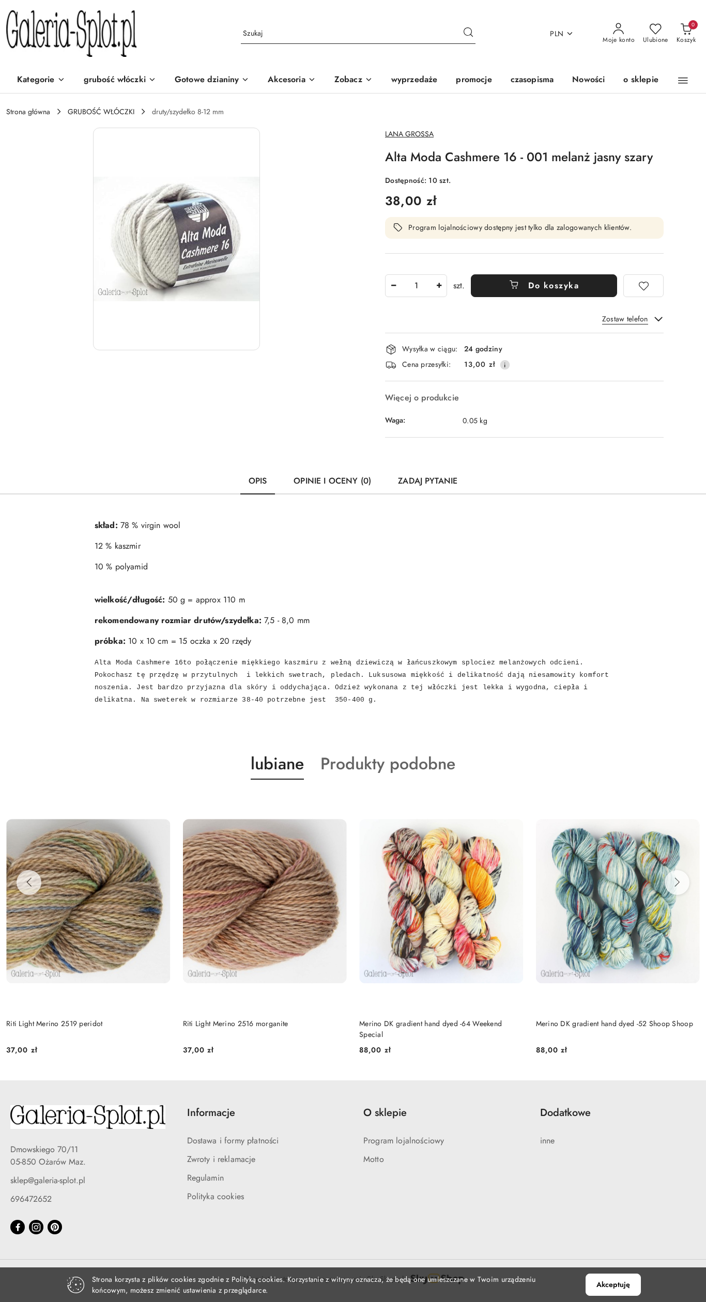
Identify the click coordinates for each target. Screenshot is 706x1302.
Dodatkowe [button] (565, 1112)
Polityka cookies (215, 1196)
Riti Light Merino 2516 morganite (235, 1023)
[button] (353, 80)
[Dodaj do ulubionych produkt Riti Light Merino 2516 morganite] (335, 804)
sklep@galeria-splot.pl (47, 1180)
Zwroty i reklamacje (221, 1159)
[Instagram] (36, 1227)
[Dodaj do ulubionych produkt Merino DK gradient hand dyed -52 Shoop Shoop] (688, 804)
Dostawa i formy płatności (233, 1140)
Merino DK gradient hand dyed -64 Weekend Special (430, 1028)
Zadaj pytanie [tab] (427, 481)
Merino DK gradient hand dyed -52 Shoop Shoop (614, 1023)
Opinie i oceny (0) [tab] (332, 481)
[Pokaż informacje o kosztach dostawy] (505, 364)
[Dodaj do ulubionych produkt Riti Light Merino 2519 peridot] (158, 804)
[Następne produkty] (677, 882)
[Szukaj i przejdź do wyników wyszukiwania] (468, 33)
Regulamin (205, 1178)
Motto (373, 1159)
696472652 (31, 1199)
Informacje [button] (211, 1112)
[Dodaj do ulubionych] (643, 285)
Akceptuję (613, 1284)
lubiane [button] (277, 764)
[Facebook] (17, 1227)
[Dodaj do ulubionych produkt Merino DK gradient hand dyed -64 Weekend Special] (511, 804)
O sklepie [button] (385, 1112)
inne (547, 1140)
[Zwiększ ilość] (439, 286)
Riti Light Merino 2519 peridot (54, 1023)
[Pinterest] (55, 1227)
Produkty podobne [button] (387, 764)
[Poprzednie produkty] (29, 882)
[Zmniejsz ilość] (393, 286)
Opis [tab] (258, 481)
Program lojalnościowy (403, 1140)
